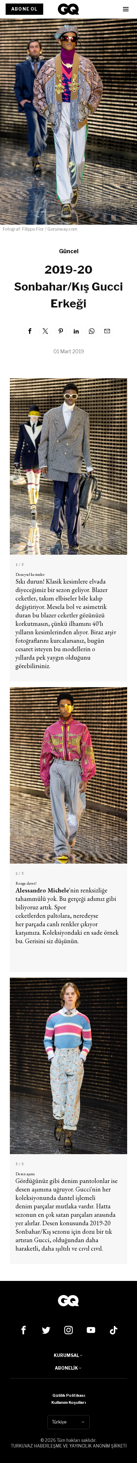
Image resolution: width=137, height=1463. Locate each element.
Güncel (68, 251)
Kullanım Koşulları (68, 1402)
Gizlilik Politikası (68, 1395)
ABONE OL (24, 9)
